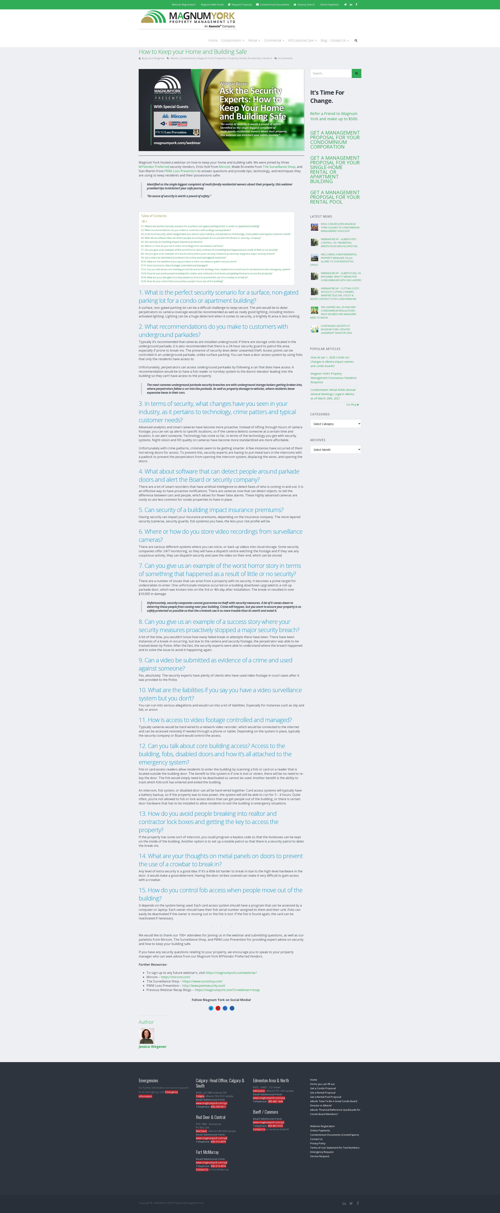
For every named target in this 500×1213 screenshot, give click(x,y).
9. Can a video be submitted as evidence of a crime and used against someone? (184, 257)
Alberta (174, 58)
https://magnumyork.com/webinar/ (231, 973)
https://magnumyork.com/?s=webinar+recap (227, 990)
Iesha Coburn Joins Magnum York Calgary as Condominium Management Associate (340, 227)
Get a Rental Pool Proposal (325, 1097)
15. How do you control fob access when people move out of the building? (183, 281)
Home (213, 40)
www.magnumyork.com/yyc (211, 1103)
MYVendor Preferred (154, 167)
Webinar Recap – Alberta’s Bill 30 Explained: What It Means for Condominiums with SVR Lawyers (341, 277)
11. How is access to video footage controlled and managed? (176, 265)
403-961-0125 (275, 1126)
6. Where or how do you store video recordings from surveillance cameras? (182, 245)
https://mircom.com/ (175, 977)
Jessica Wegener (155, 58)
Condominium (231, 40)
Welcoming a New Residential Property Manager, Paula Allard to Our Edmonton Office (333, 260)
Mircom (224, 167)
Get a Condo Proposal (323, 1088)
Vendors (267, 58)
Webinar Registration (322, 1126)
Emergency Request (322, 1152)
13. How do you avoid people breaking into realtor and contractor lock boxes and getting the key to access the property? (208, 273)
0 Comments (285, 58)
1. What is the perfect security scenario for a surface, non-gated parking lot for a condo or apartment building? (200, 226)
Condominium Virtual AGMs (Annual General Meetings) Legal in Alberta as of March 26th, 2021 (333, 394)
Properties (220, 58)
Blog (324, 40)
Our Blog (351, 404)
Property (233, 58)
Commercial (273, 40)
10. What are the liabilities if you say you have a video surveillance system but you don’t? (190, 261)
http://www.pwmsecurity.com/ (203, 985)
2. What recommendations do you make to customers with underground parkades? (186, 230)
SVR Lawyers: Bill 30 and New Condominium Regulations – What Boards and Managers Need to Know (333, 312)
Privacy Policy (317, 1143)
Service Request (319, 1156)
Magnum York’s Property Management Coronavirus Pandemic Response (334, 378)
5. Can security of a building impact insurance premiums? (172, 241)
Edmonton (259, 1091)
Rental (253, 40)
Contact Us (338, 40)
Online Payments (320, 1130)
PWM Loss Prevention (180, 171)
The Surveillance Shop (279, 167)
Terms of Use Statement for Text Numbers (335, 1147)
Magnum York (205, 58)
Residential (254, 58)
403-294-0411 (218, 1106)
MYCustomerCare (301, 40)
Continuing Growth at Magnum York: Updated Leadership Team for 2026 (336, 329)
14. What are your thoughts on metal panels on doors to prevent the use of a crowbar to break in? (196, 277)
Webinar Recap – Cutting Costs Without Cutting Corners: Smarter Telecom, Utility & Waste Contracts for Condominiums (334, 294)
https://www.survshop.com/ (202, 981)
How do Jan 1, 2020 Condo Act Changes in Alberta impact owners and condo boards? (332, 361)
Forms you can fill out (322, 1084)
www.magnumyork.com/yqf (211, 1138)
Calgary (200, 1096)
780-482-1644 (275, 1101)
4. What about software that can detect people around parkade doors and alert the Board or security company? (201, 237)
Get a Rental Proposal (322, 1092)
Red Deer (201, 1131)
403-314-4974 (218, 1141)
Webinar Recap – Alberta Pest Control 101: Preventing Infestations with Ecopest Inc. (339, 243)
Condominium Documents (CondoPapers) (334, 1134)
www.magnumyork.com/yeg (269, 1098)
